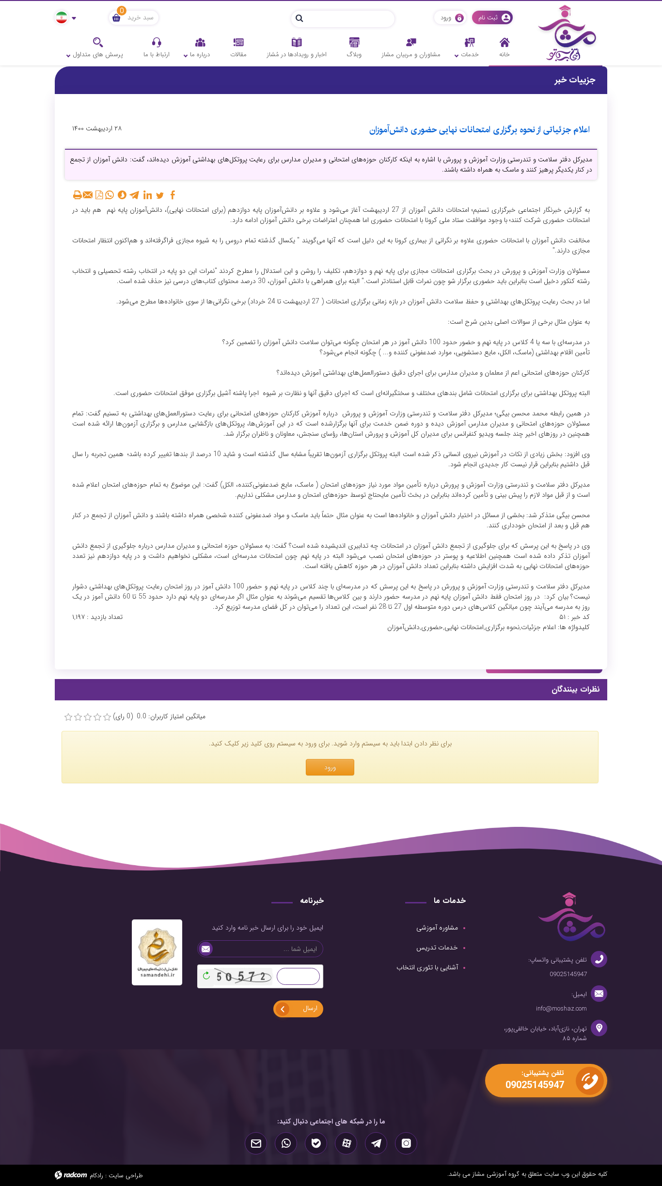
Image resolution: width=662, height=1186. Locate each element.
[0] (68, 717)
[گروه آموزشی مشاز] (567, 32)
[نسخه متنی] (77, 195)
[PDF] (99, 195)
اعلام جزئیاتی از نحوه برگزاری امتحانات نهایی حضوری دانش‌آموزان (479, 130)
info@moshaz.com (561, 1009)
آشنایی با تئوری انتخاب (427, 967)
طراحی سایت (126, 1175)
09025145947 (568, 974)
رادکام (96, 1175)
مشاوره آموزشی (437, 927)
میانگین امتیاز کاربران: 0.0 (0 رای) (159, 717)
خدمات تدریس (437, 947)
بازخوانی (205, 973)
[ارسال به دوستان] (88, 195)
